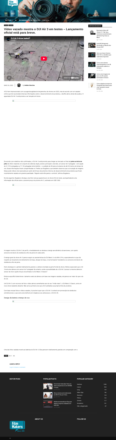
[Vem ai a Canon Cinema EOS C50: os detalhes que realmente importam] (91, 54)
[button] (110, 20)
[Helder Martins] (20, 85)
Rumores (11, 25)
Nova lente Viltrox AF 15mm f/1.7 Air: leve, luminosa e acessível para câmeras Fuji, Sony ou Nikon (104, 34)
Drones (6, 25)
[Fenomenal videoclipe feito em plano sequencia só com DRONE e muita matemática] (47, 386)
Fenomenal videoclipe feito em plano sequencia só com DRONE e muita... (63, 385)
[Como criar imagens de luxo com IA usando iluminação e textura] (91, 75)
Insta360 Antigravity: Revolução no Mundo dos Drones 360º (104, 45)
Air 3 (10, 355)
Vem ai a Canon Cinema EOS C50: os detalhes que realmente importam (104, 54)
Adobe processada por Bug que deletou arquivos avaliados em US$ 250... (63, 403)
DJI (14, 355)
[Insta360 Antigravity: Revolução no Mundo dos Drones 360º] (91, 45)
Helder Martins (29, 85)
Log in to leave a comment (17, 367)
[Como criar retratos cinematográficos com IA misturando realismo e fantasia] (91, 64)
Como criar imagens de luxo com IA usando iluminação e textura (103, 75)
